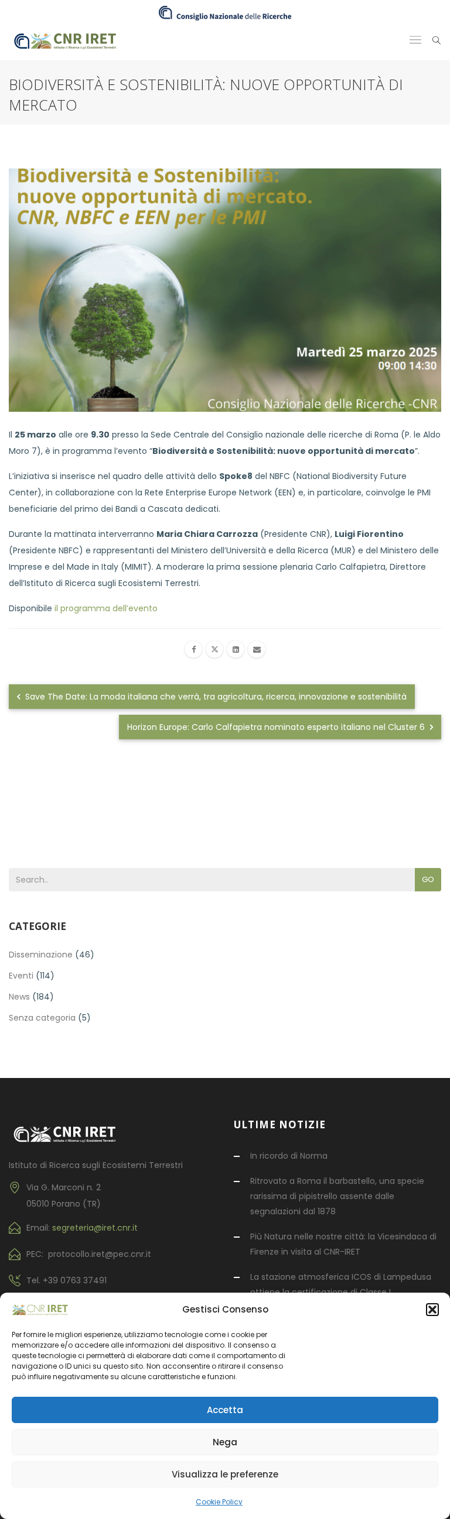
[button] (432, 1309)
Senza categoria (42, 1018)
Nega (225, 1442)
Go (428, 879)
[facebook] (193, 649)
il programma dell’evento (105, 608)
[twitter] (214, 649)
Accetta (225, 1410)
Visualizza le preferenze (225, 1474)
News (19, 997)
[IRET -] (70, 40)
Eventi (21, 975)
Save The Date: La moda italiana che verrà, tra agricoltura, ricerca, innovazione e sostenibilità (215, 696)
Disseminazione (41, 954)
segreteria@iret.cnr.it (95, 1228)
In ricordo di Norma (289, 1156)
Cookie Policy (219, 1502)
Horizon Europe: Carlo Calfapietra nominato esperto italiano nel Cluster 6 (277, 727)
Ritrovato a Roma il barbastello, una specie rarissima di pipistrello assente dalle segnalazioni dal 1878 (337, 1196)
